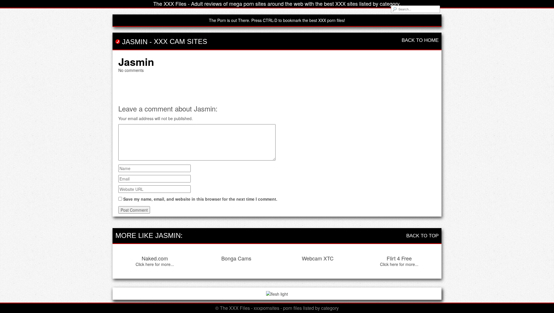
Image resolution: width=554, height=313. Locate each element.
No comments (131, 70)
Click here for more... (155, 264)
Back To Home (420, 40)
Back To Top (422, 236)
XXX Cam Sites (180, 41)
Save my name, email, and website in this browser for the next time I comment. (200, 199)
